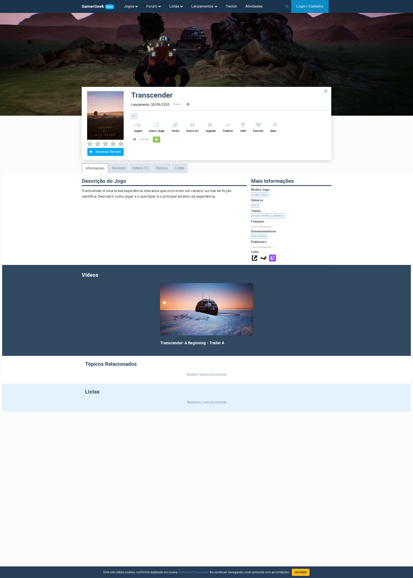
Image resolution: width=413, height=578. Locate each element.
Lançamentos (202, 6)
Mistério (279, 215)
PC (134, 116)
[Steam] (263, 258)
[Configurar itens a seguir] (188, 104)
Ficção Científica (261, 215)
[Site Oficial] (254, 258)
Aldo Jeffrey (259, 236)
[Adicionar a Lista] (156, 140)
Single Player (259, 194)
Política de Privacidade (193, 572)
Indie (255, 205)
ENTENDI (301, 572)
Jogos (129, 6)
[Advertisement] (387, 96)
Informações (95, 168)
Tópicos (162, 168)
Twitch (231, 6)
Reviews (118, 168)
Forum (151, 6)
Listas (174, 6)
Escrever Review (108, 152)
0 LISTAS (144, 139)
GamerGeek (97, 6)
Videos (140, 168)
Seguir (177, 104)
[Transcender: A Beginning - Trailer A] (206, 309)
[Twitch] (272, 258)
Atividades (253, 6)
